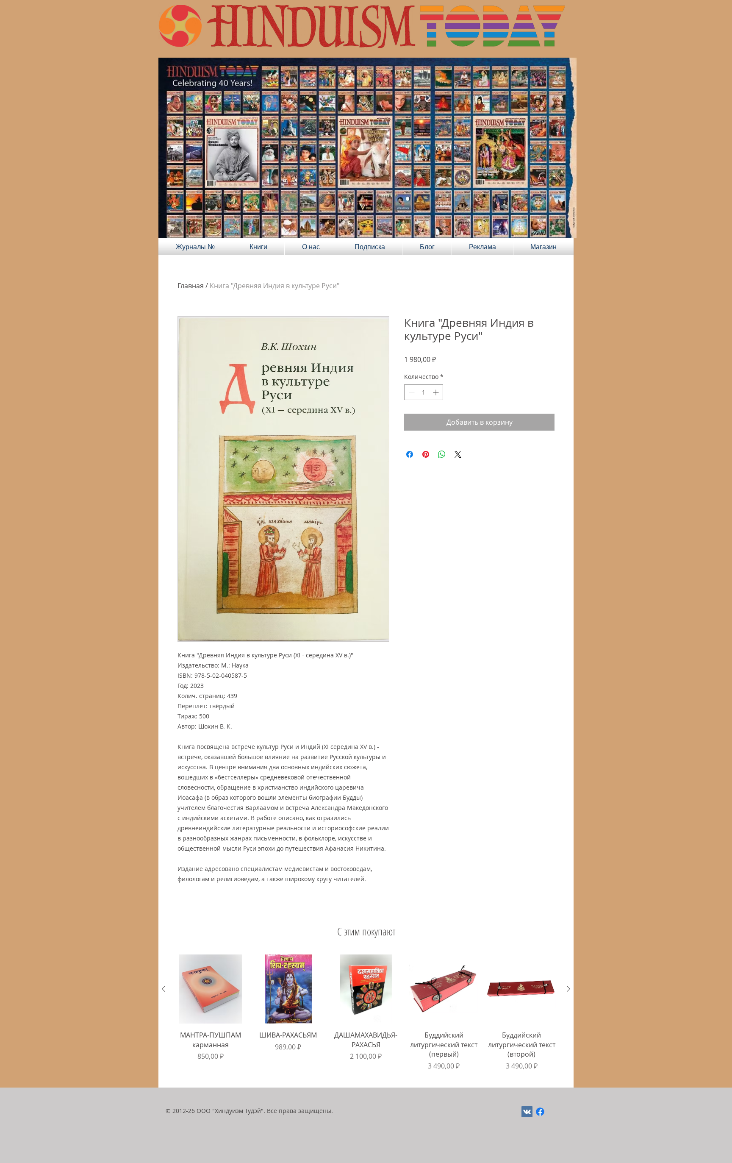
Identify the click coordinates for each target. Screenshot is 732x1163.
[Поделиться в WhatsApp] (442, 454)
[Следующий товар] (568, 989)
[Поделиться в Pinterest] (426, 454)
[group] (366, 1017)
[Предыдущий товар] (163, 989)
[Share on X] (458, 454)
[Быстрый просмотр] (210, 989)
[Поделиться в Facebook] (410, 454)
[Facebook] (540, 1111)
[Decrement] (410, 392)
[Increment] (436, 392)
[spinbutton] (423, 392)
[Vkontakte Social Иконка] (526, 1111)
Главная (190, 285)
